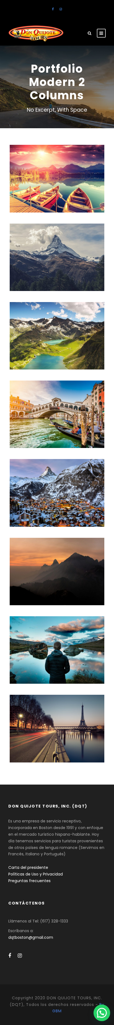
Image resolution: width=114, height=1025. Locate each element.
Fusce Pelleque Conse (57, 328)
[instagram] (60, 9)
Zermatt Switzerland (57, 485)
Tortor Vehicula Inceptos (57, 563)
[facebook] (53, 9)
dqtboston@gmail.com (30, 937)
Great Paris (57, 721)
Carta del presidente (28, 867)
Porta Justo (57, 249)
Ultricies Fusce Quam (57, 406)
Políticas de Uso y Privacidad (35, 874)
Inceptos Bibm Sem (57, 171)
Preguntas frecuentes (29, 881)
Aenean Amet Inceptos (57, 642)
